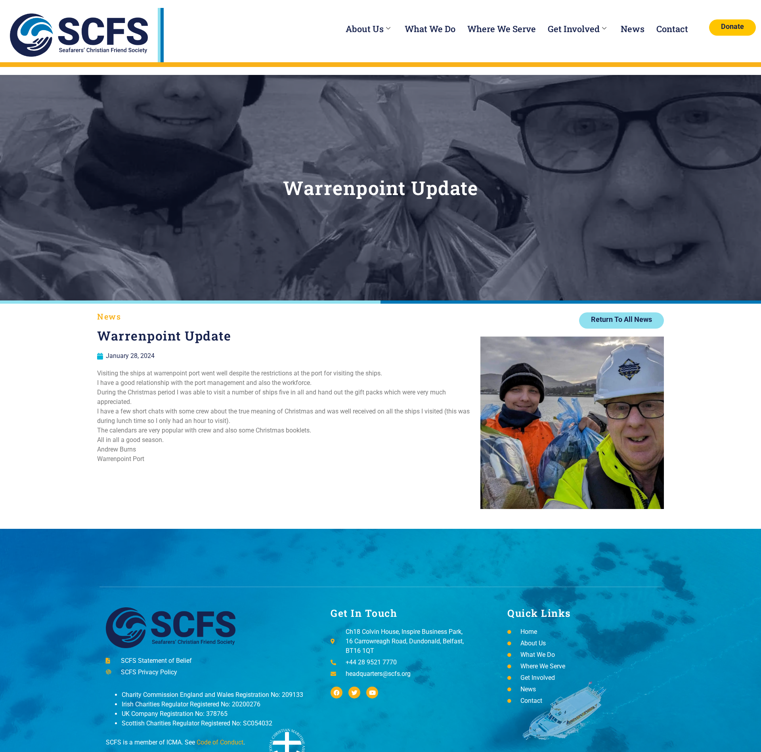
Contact (672, 28)
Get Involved (574, 28)
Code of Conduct (220, 742)
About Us (365, 28)
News (632, 28)
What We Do (430, 28)
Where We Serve (501, 28)
